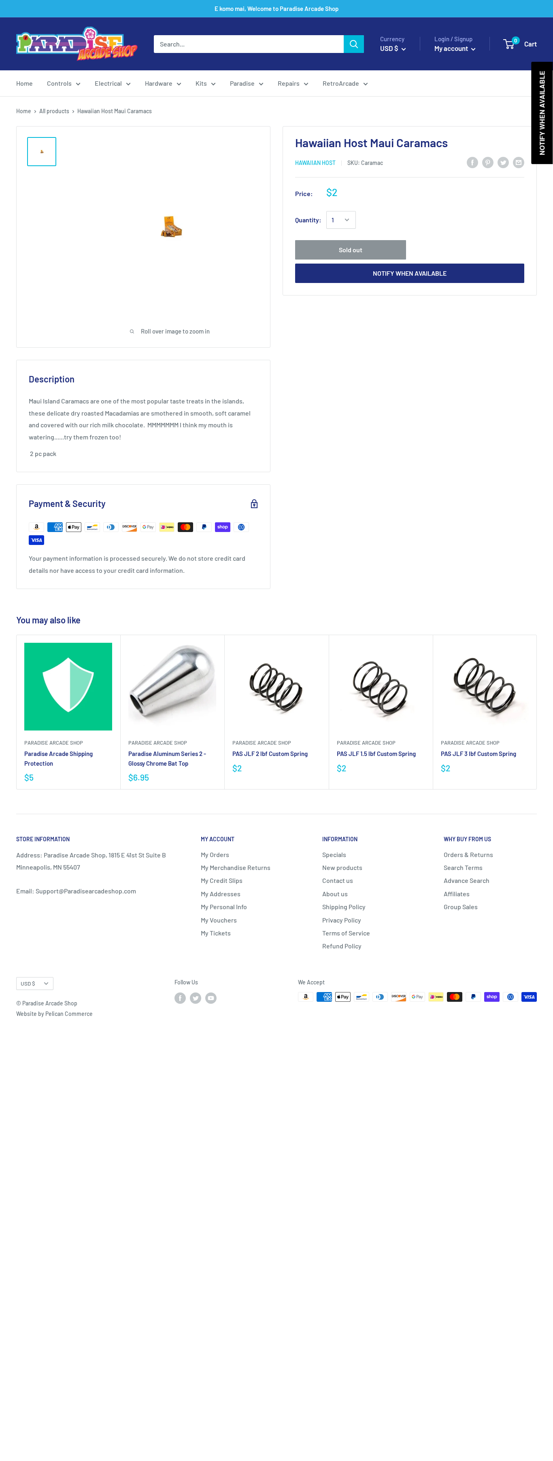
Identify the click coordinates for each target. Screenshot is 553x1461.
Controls (59, 83)
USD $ (28, 983)
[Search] (354, 44)
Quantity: (308, 220)
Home (24, 83)
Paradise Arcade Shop (53, 742)
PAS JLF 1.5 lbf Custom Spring (376, 753)
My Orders (215, 854)
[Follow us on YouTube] (211, 997)
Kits (201, 83)
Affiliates (457, 893)
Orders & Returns (468, 854)
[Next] (537, 712)
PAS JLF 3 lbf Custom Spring (478, 753)
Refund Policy (342, 946)
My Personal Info (224, 906)
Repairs (289, 83)
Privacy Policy (341, 920)
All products (54, 111)
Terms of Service (346, 933)
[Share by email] (518, 162)
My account (451, 48)
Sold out (350, 249)
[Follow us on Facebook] (180, 997)
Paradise (242, 83)
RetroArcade (341, 83)
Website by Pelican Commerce (54, 1013)
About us (335, 893)
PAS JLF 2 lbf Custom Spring (270, 753)
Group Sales (461, 906)
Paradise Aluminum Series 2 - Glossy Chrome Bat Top (167, 758)
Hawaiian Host (315, 162)
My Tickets (216, 933)
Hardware (158, 83)
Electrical (108, 83)
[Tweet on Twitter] (503, 162)
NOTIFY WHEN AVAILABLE (410, 273)
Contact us (337, 880)
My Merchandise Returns (235, 867)
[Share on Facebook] (472, 162)
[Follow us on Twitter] (195, 997)
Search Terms (463, 867)
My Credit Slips (221, 880)
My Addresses (220, 893)
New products (342, 867)
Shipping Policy (344, 906)
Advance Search (466, 880)
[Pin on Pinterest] (487, 162)
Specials (334, 854)
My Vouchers (219, 920)
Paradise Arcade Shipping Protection (58, 758)
